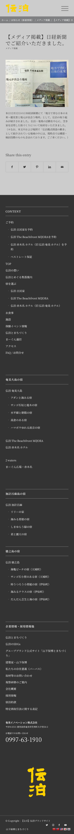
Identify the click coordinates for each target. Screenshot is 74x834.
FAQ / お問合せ (15, 353)
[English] (62, 829)
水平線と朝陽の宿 (21, 413)
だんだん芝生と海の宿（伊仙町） (31, 599)
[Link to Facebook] (59, 825)
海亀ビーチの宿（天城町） (27, 569)
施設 (8, 319)
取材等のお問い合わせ (19, 676)
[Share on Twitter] (24, 167)
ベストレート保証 (21, 257)
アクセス (11, 346)
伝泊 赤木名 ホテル (17, 447)
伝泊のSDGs (13, 644)
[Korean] (69, 829)
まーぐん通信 (14, 339)
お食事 (10, 313)
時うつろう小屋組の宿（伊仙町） (31, 584)
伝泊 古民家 (18, 291)
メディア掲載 (12, 48)
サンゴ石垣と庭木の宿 (24, 405)
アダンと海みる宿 (21, 398)
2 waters (11, 460)
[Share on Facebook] (12, 167)
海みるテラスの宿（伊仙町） (28, 592)
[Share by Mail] (62, 167)
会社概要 (11, 689)
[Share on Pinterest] (37, 167)
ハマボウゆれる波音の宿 (25, 428)
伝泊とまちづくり (16, 333)
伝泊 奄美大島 (14, 391)
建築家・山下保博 (16, 662)
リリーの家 (17, 512)
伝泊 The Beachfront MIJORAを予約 (33, 237)
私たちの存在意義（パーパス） (24, 669)
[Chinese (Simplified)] (54, 829)
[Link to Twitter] (47, 825)
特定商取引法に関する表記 (22, 709)
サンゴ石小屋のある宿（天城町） (31, 577)
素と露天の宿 (19, 534)
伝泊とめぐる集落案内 (19, 277)
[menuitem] (16, 829)
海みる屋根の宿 (20, 519)
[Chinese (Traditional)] (58, 829)
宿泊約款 (11, 702)
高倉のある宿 (19, 420)
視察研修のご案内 (16, 682)
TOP (8, 264)
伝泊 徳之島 (13, 562)
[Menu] (62, 8)
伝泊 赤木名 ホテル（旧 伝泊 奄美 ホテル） (36, 306)
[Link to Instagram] (53, 825)
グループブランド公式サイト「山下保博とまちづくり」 (36, 653)
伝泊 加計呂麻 (14, 505)
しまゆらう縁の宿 (21, 527)
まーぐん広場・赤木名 (19, 467)
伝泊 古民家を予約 (22, 229)
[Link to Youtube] (65, 825)
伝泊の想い (12, 270)
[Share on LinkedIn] (49, 167)
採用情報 (11, 695)
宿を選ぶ (11, 284)
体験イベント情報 (16, 326)
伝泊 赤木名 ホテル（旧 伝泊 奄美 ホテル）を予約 (39, 246)
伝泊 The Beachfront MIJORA (29, 298)
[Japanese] (65, 829)
